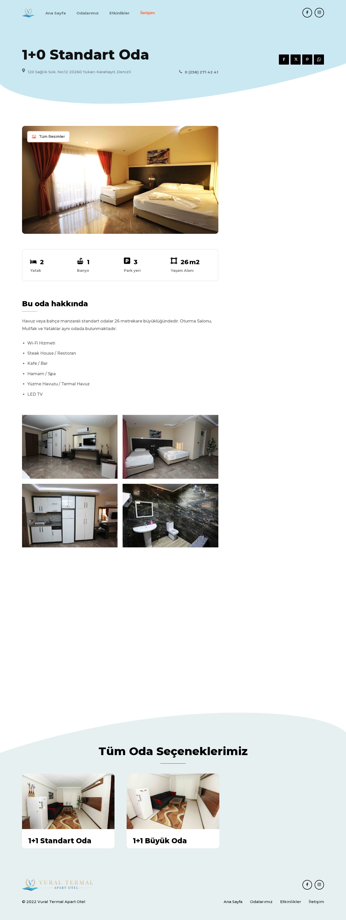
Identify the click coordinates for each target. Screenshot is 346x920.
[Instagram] (319, 12)
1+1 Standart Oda (59, 840)
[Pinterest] (307, 59)
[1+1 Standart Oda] (68, 801)
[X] (296, 59)
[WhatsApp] (319, 59)
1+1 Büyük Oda (160, 840)
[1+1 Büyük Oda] (173, 801)
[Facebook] (307, 12)
